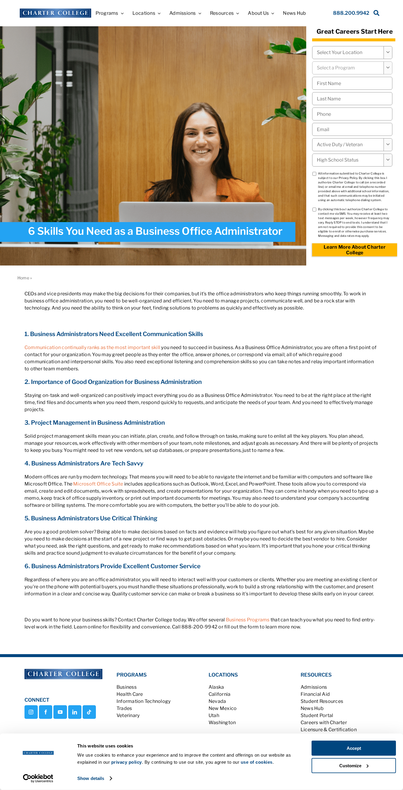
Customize (350, 765)
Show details (90, 778)
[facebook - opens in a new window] (45, 712)
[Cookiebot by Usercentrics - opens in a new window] (38, 778)
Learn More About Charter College (355, 249)
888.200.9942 (351, 13)
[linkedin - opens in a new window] (74, 712)
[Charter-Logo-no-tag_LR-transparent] (55, 11)
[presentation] (352, 113)
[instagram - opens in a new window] (31, 712)
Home (23, 277)
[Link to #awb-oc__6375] (375, 14)
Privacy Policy (348, 178)
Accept (354, 748)
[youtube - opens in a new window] (60, 712)
